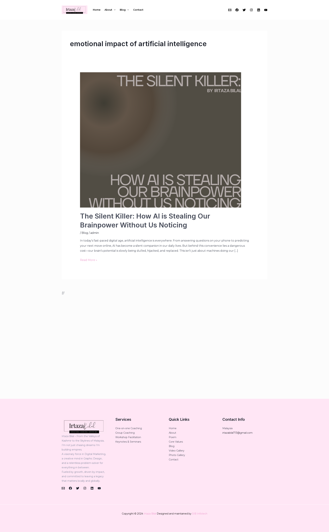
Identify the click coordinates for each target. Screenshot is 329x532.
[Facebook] (237, 10)
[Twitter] (244, 10)
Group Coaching (125, 432)
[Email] (229, 10)
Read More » (88, 260)
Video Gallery (176, 450)
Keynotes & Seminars (128, 441)
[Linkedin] (258, 10)
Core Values (176, 441)
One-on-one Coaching (128, 428)
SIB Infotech (199, 513)
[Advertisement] (164, 347)
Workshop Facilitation (128, 437)
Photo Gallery (177, 455)
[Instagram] (251, 10)
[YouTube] (265, 10)
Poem (172, 437)
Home (96, 9)
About (108, 9)
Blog (123, 9)
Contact (138, 9)
